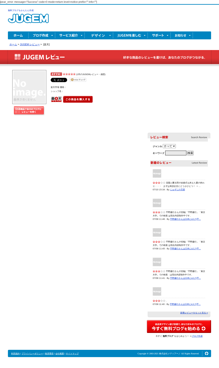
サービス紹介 (70, 35)
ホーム (18, 35)
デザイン (99, 35)
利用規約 (15, 353)
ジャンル (157, 146)
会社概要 (59, 353)
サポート (159, 35)
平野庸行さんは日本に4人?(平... (185, 219)
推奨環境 (49, 353)
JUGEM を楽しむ (130, 35)
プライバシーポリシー (32, 353)
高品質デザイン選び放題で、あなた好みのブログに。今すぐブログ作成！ (179, 326)
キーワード (158, 153)
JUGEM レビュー (39, 57)
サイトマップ (72, 353)
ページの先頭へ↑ (206, 353)
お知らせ (182, 35)
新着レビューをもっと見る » (194, 313)
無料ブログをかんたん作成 (21, 10)
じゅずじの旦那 (177, 189)
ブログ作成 (42, 35)
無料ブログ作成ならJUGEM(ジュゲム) (28, 20)
